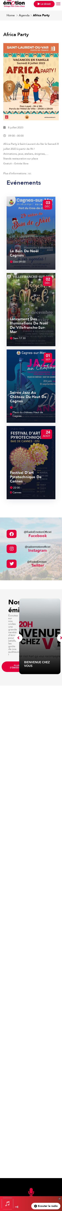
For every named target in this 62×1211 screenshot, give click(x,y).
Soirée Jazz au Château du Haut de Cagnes (28, 397)
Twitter (37, 564)
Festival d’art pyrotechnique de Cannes (25, 477)
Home (11, 15)
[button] (44, 4)
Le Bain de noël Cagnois (24, 253)
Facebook (37, 534)
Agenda (24, 15)
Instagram (37, 549)
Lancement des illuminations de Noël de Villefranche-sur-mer (29, 325)
